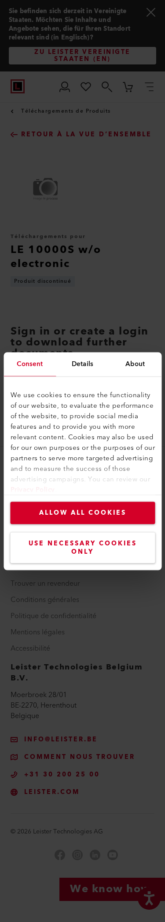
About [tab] (135, 364)
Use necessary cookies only (83, 547)
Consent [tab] (30, 364)
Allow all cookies (82, 512)
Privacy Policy (32, 489)
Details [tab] (82, 364)
